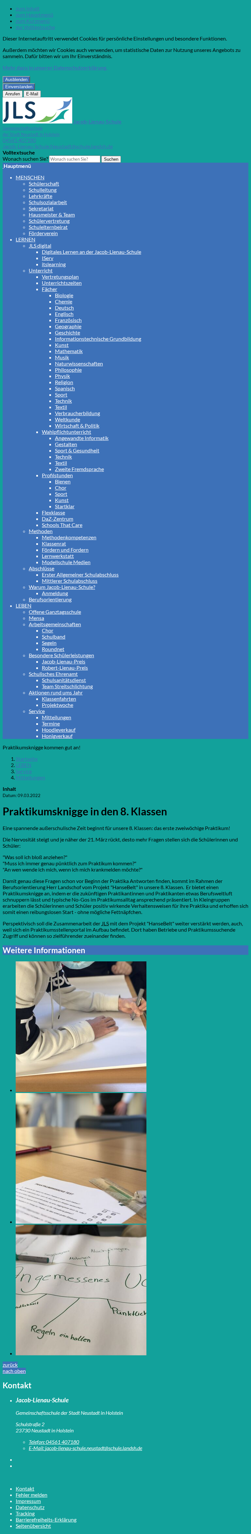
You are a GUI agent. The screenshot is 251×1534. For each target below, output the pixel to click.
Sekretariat (41, 208)
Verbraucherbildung (77, 413)
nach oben (14, 1371)
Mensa (36, 618)
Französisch (68, 320)
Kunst (62, 345)
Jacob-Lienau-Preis (63, 661)
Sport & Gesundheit (77, 450)
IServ (47, 258)
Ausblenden (16, 79)
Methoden (41, 531)
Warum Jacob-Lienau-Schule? (62, 587)
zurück (10, 1365)
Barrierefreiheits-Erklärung (46, 1519)
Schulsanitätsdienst (64, 680)
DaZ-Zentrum (57, 518)
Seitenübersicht (33, 1526)
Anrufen (12, 93)
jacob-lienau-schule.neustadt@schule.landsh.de (85, 1448)
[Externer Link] (132, 1459)
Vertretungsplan (60, 276)
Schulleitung (43, 190)
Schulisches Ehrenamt (53, 674)
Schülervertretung (49, 221)
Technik (63, 401)
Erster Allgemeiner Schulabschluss (80, 574)
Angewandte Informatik (82, 438)
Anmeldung (55, 593)
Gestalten (66, 444)
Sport (61, 394)
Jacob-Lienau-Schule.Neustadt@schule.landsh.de (58, 146)
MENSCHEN (30, 177)
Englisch (64, 314)
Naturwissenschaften (79, 363)
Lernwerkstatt (58, 556)
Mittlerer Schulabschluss (69, 581)
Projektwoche (57, 705)
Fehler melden (31, 1495)
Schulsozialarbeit (48, 202)
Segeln (49, 643)
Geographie (68, 326)
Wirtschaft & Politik (77, 425)
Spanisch (65, 388)
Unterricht (41, 270)
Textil (61, 407)
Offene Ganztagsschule (55, 612)
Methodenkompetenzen (69, 537)
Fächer (49, 289)
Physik (62, 376)
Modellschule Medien (66, 562)
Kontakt (25, 1488)
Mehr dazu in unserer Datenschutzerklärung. (55, 67)
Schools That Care (62, 525)
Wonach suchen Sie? (25, 158)
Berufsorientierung (50, 599)
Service (37, 711)
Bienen (63, 481)
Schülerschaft (44, 183)
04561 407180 (19, 140)
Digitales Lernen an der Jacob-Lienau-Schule (91, 252)
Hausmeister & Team (52, 214)
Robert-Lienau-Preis (65, 667)
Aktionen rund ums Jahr (56, 692)
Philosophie (68, 370)
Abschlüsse (41, 568)
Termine (51, 723)
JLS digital (40, 245)
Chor (60, 487)
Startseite (27, 759)
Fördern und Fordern (65, 550)
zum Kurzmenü (33, 21)
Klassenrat (54, 543)
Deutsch (64, 307)
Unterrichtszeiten (62, 283)
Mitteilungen (56, 717)
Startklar (65, 506)
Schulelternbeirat (48, 227)
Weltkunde (67, 419)
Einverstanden (18, 86)
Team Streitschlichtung (67, 686)
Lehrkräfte (40, 196)
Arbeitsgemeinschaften (55, 624)
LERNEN (25, 239)
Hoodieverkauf (58, 729)
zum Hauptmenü (34, 14)
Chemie (63, 301)
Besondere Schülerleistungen (61, 655)
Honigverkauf (57, 736)
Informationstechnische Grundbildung (98, 338)
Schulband (53, 636)
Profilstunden (57, 475)
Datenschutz (30, 1507)
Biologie (64, 295)
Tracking (25, 1513)
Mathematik (69, 351)
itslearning (54, 264)
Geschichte (67, 332)
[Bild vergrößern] (132, 1027)
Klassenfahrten (59, 698)
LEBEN (23, 605)
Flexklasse (53, 512)
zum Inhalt (28, 8)
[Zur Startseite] (3, 166)
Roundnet (53, 649)
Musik (62, 357)
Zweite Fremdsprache (79, 469)
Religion (64, 382)
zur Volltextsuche (35, 27)
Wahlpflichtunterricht (66, 432)
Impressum (28, 1501)
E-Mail (32, 93)
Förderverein (43, 233)
